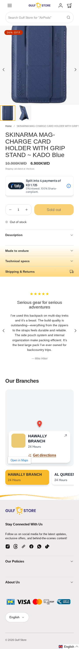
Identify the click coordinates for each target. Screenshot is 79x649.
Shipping (9, 169)
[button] (9, 5)
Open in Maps (19, 460)
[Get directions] (66, 436)
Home (8, 126)
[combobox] (39, 17)
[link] (60, 5)
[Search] (68, 17)
